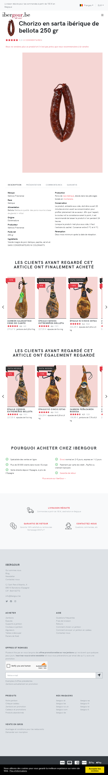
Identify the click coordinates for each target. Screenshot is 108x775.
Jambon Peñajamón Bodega (82, 410)
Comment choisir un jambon (68, 626)
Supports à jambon (13, 623)
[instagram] (15, 601)
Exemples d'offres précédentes (18, 680)
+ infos (20, 213)
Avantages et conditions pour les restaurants (24, 729)
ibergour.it (84, 709)
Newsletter (10, 576)
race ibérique (68, 195)
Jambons (9, 617)
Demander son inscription (16, 732)
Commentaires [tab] (54, 184)
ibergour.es (85, 700)
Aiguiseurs (9, 629)
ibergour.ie (84, 706)
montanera (68, 198)
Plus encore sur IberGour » (54, 478)
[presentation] (4, 307)
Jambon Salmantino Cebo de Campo (19, 321)
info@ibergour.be (13, 595)
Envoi (62, 459)
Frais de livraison (63, 620)
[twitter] (6, 601)
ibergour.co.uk (62, 706)
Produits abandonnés (14, 712)
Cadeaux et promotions (15, 709)
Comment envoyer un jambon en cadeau (74, 629)
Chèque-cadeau (12, 703)
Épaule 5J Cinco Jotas (83, 320)
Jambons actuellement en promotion (21, 683)
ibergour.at (60, 700)
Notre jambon (11, 700)
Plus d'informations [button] (18, 771)
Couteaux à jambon (13, 626)
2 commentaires (33, 40)
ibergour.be (61, 703)
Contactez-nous (86, 523)
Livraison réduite (59, 507)
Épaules (8, 620)
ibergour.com (62, 709)
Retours (59, 623)
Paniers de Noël (12, 635)
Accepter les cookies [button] (95, 770)
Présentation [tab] (33, 184)
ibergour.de (61, 712)
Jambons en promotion (15, 706)
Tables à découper (13, 632)
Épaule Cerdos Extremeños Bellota (51, 321)
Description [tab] (14, 184)
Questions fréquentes (65, 617)
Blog (7, 573)
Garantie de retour (68, 473)
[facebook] (11, 601)
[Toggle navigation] (102, 15)
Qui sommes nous (13, 570)
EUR (100, 5)
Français (87, 5)
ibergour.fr (84, 703)
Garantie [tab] (72, 184)
